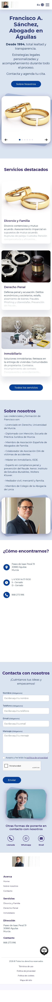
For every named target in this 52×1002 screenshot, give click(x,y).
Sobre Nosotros (26, 84)
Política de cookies (26, 976)
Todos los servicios (26, 387)
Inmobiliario (9, 913)
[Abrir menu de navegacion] (47, 4)
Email (11, 718)
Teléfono (13, 706)
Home (6, 881)
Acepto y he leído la (27, 758)
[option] (26, 116)
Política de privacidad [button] (26, 971)
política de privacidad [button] (37, 758)
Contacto (7, 891)
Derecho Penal (10, 908)
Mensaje (12, 731)
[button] (40, 4)
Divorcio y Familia (11, 903)
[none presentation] (19, 139)
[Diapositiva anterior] (5, 139)
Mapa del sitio (26, 980)
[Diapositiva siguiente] (46, 139)
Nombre (12, 693)
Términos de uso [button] (26, 966)
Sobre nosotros (10, 886)
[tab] (19, 139)
